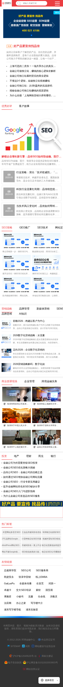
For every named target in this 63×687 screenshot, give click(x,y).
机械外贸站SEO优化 (51, 539)
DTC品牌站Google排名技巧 (11, 539)
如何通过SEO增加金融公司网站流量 (22, 477)
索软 (38, 590)
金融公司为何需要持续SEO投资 (20, 462)
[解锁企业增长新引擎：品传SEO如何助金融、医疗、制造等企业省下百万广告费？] (31, 133)
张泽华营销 (25, 576)
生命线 (41, 596)
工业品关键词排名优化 (31, 532)
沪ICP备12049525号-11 (25, 656)
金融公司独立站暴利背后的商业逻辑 (29, 75)
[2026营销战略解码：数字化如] (6, 367)
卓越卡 (7, 590)
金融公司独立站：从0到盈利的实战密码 (31, 85)
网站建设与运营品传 (45, 646)
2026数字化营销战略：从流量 (29, 335)
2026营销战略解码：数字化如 (29, 364)
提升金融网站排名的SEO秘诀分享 (21, 486)
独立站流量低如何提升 (51, 545)
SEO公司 (26, 570)
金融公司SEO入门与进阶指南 (19, 491)
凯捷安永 (9, 576)
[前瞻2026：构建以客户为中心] (6, 324)
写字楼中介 (37, 603)
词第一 (52, 583)
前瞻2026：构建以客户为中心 (29, 321)
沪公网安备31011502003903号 (42, 662)
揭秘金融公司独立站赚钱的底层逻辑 (29, 90)
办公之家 (21, 603)
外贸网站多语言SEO (11, 532)
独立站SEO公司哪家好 (51, 552)
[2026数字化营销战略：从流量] (6, 338)
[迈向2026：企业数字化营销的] (6, 353)
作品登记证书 (48, 639)
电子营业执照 (14, 662)
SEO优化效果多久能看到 (31, 552)
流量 (30, 596)
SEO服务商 (42, 570)
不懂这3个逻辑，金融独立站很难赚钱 (30, 80)
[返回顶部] (56, 614)
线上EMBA (41, 576)
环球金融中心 (28, 639)
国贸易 (49, 590)
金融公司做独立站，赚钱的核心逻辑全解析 (33, 71)
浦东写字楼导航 (12, 609)
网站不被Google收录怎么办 (11, 552)
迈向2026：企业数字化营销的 (29, 349)
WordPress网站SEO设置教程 (11, 545)
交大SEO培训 (23, 590)
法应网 (7, 603)
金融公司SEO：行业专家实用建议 (21, 481)
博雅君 (7, 596)
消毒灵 (53, 596)
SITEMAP (15, 646)
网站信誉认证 (33, 669)
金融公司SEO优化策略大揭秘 (19, 467)
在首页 (40, 583)
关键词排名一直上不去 (31, 545)
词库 (27, 646)
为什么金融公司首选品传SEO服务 (21, 496)
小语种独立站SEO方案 (31, 539)
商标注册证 (47, 656)
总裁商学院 (10, 570)
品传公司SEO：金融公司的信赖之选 (22, 472)
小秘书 (19, 596)
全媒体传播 (25, 583)
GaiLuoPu (9, 583)
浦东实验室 (32, 609)
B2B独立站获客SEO (51, 532)
